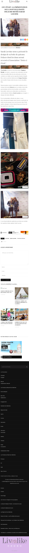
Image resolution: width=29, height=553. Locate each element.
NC (1, 463)
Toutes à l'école (21, 238)
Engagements (4, 401)
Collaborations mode (5, 450)
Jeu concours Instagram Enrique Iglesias (9, 499)
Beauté (2, 381)
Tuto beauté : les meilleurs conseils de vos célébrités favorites (14, 532)
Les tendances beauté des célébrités (8, 387)
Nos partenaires (4, 524)
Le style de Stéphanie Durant (7, 507)
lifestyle (2, 440)
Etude (2, 426)
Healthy (2, 436)
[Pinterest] (17, 546)
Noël (2, 467)
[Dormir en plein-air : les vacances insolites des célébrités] (21, 314)
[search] (26, 1)
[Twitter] (11, 546)
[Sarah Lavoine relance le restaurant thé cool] (4, 288)
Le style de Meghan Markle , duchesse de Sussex (11, 503)
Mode (2, 444)
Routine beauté (4, 391)
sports (2, 414)
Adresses (3, 375)
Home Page (3, 495)
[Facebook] (8, 546)
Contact (2, 491)
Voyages (2, 377)
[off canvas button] (2, 1)
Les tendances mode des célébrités (8, 454)
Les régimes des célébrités (6, 512)
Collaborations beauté (5, 383)
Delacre (7, 238)
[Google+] (14, 546)
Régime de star (4, 410)
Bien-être (3, 395)
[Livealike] (14, 540)
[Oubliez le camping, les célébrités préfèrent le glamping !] (21, 293)
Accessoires (3, 446)
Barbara (2, 39)
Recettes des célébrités (5, 405)
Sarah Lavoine (13, 238)
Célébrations (3, 397)
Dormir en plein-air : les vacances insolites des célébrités (21, 324)
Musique (2, 459)
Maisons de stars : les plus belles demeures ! (10, 516)
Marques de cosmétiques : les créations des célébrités (12, 520)
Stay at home (3, 471)
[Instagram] (20, 546)
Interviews (3, 430)
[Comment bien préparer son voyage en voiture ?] (7, 314)
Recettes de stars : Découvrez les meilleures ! (10, 528)
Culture (2, 418)
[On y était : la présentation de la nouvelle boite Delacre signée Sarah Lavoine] (14, 27)
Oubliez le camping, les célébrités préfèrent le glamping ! (21, 302)
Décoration (3, 422)
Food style (3, 432)
